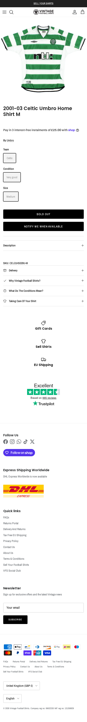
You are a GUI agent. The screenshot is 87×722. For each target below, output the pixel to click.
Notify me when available (43, 226)
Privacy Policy (10, 541)
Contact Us (9, 547)
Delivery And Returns (14, 529)
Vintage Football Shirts (19, 708)
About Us (8, 553)
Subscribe (15, 619)
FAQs (6, 517)
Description (9, 245)
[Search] (13, 12)
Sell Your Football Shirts (16, 565)
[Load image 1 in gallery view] (43, 60)
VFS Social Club (12, 570)
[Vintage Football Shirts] (43, 12)
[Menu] (4, 12)
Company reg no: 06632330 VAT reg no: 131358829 (52, 708)
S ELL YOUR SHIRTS (43, 3)
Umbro (10, 140)
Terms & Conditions (13, 559)
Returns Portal (10, 523)
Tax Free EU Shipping (15, 535)
